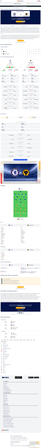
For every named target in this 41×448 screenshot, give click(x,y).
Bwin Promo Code (5, 413)
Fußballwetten (5, 383)
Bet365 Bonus (5, 395)
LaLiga (4, 362)
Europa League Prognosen (6, 391)
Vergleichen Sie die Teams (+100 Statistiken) (20, 159)
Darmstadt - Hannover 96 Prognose (8, 425)
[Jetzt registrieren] (38, 1)
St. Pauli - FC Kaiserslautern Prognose (8, 423)
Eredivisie (4, 370)
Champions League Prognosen (7, 390)
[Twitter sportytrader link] (6, 377)
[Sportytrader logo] (20, 430)
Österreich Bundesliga (6, 354)
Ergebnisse (4, 385)
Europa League (5, 346)
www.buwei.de (28, 445)
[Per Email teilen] (21, 313)
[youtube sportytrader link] (3, 377)
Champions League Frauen (6, 364)
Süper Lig (4, 353)
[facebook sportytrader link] (4, 377)
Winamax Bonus (5, 398)
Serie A (4, 359)
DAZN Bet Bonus (5, 403)
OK (34, 446)
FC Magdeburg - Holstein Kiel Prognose (8, 426)
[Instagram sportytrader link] (8, 377)
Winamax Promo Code (6, 410)
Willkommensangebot (20, 23)
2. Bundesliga (4, 351)
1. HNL (4, 367)
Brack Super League (5, 356)
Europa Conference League (6, 348)
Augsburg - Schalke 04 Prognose (7, 420)
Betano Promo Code (6, 408)
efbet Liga (4, 372)
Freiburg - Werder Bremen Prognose (8, 418)
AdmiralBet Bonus (5, 400)
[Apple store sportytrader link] (30, 377)
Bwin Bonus (4, 401)
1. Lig (3, 369)
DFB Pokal (4, 343)
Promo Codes (5, 404)
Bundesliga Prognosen (6, 388)
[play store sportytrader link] (36, 377)
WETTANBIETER (5, 381)
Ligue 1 (4, 361)
